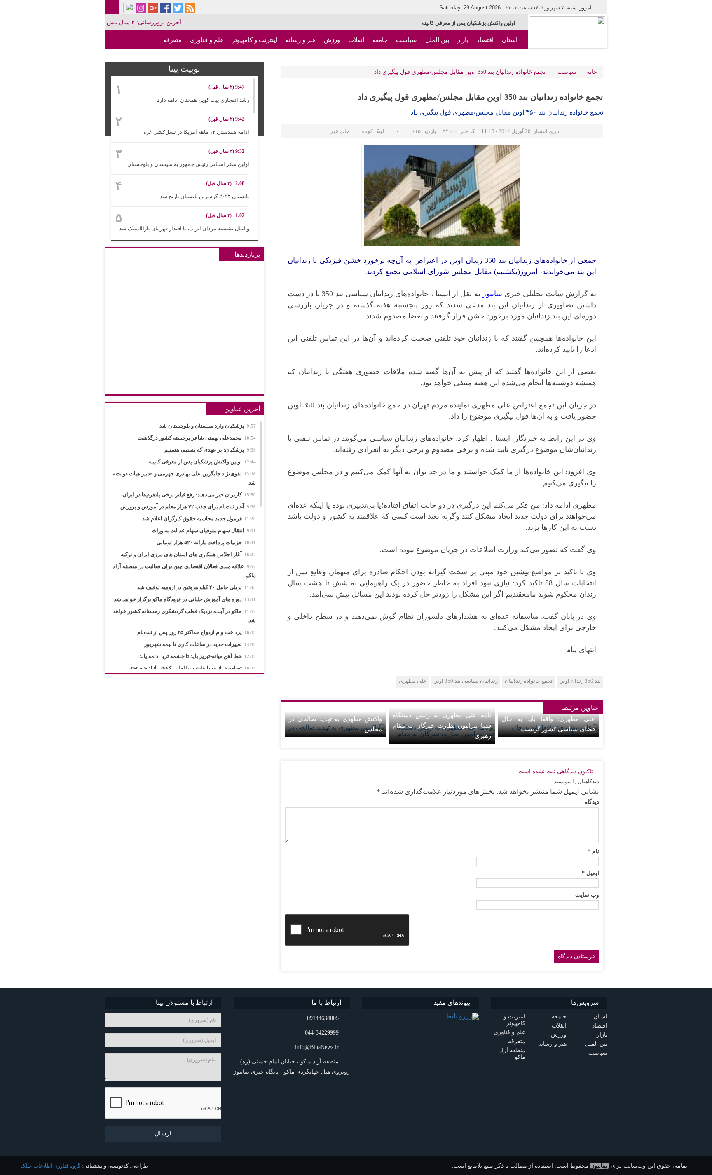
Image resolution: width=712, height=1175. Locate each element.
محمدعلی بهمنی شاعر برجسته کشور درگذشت (197, 438)
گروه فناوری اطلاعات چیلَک (50, 1166)
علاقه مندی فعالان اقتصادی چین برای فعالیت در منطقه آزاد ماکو (184, 570)
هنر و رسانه (301, 40)
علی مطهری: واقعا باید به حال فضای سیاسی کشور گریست (548, 724)
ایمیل (590, 873)
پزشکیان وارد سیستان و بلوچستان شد (207, 426)
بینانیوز (599, 1166)
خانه (592, 72)
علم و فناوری (207, 40)
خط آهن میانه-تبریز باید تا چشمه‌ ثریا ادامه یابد (197, 656)
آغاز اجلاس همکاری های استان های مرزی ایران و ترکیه (188, 554)
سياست (406, 40)
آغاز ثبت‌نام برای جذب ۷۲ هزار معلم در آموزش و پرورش (188, 506)
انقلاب (356, 40)
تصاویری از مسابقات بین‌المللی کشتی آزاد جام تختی (191, 668)
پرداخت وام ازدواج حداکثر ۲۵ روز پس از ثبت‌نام (196, 632)
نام (593, 851)
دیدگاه (592, 802)
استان (510, 40)
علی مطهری (412, 681)
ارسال (163, 1133)
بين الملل (437, 40)
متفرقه (173, 40)
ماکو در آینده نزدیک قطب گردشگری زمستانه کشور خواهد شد (184, 615)
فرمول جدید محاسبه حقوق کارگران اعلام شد (199, 518)
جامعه (380, 40)
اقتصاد (485, 40)
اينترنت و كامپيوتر (254, 40)
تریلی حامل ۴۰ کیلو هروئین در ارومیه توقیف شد (196, 587)
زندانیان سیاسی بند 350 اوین (465, 681)
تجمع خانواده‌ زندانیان (529, 681)
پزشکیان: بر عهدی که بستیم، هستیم (210, 450)
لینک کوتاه (372, 131)
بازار (462, 40)
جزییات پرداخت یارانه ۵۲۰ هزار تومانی (206, 542)
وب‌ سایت (587, 895)
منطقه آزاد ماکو (497, 58)
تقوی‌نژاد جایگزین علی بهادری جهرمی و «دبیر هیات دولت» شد (184, 478)
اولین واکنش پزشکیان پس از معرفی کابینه (468, 23)
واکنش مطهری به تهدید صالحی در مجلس (335, 724)
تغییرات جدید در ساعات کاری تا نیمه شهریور (200, 644)
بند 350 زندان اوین (580, 681)
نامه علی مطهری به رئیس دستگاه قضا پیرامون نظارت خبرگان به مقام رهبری (442, 725)
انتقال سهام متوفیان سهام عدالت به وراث (204, 530)
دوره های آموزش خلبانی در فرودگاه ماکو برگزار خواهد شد (185, 599)
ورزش (332, 40)
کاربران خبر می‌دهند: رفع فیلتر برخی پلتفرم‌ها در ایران (189, 495)
